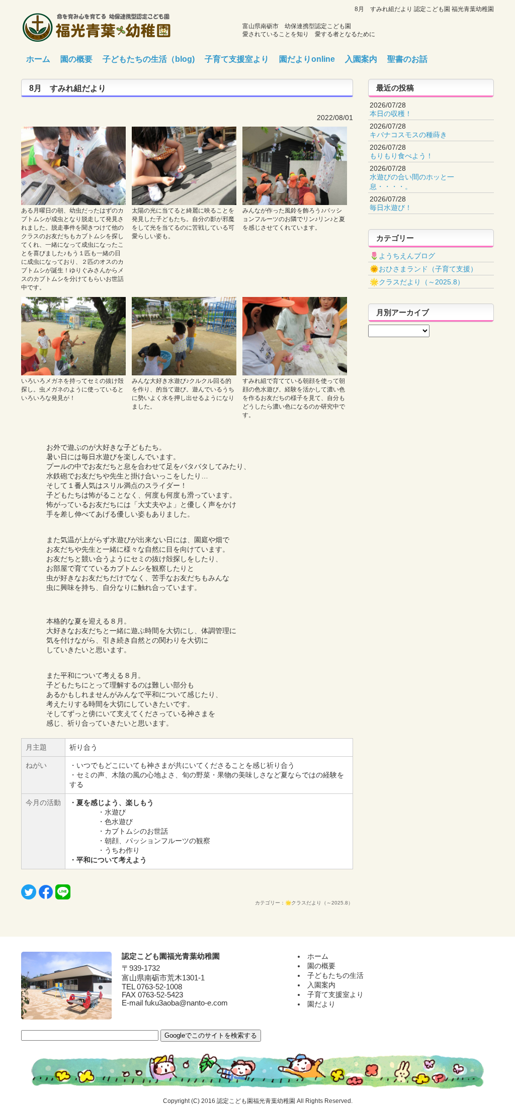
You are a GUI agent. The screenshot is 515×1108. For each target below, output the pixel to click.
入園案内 (361, 59)
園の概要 (76, 59)
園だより (321, 1004)
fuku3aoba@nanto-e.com (186, 1003)
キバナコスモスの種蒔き (408, 135)
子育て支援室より (237, 59)
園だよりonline (307, 59)
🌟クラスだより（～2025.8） (417, 282)
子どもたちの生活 (335, 975)
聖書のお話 (407, 59)
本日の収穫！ (391, 114)
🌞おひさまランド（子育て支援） (423, 269)
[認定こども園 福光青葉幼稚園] (96, 25)
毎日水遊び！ (391, 208)
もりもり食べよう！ (401, 156)
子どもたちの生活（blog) (149, 59)
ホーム (38, 59)
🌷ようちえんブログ (402, 256)
